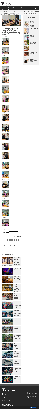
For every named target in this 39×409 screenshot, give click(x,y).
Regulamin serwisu (5, 403)
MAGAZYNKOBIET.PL (4, 11)
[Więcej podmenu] (11, 9)
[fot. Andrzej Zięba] (5, 44)
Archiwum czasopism (6, 401)
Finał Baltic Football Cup (8, 250)
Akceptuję (32, 407)
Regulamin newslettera (6, 404)
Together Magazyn (4, 13)
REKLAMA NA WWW (25, 11)
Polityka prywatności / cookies (7, 405)
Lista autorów (36, 384)
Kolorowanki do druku (6, 400)
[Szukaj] (37, 11)
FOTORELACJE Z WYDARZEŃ (15, 13)
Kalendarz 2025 (15, 11)
